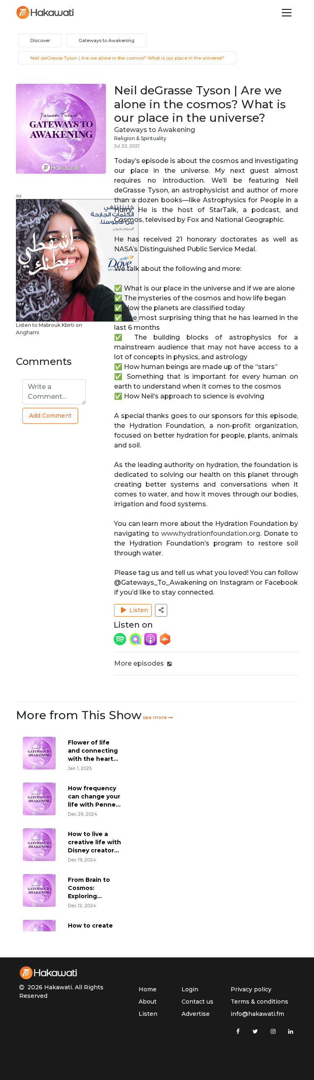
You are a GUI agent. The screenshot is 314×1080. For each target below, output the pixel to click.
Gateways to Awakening (154, 130)
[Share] (161, 610)
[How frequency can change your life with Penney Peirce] (39, 799)
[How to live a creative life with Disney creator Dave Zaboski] (39, 844)
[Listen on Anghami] (136, 638)
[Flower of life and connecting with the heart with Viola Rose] (39, 753)
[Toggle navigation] (286, 12)
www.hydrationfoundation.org (210, 533)
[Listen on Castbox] (165, 638)
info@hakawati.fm (257, 1013)
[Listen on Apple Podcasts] (151, 638)
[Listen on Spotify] (121, 638)
